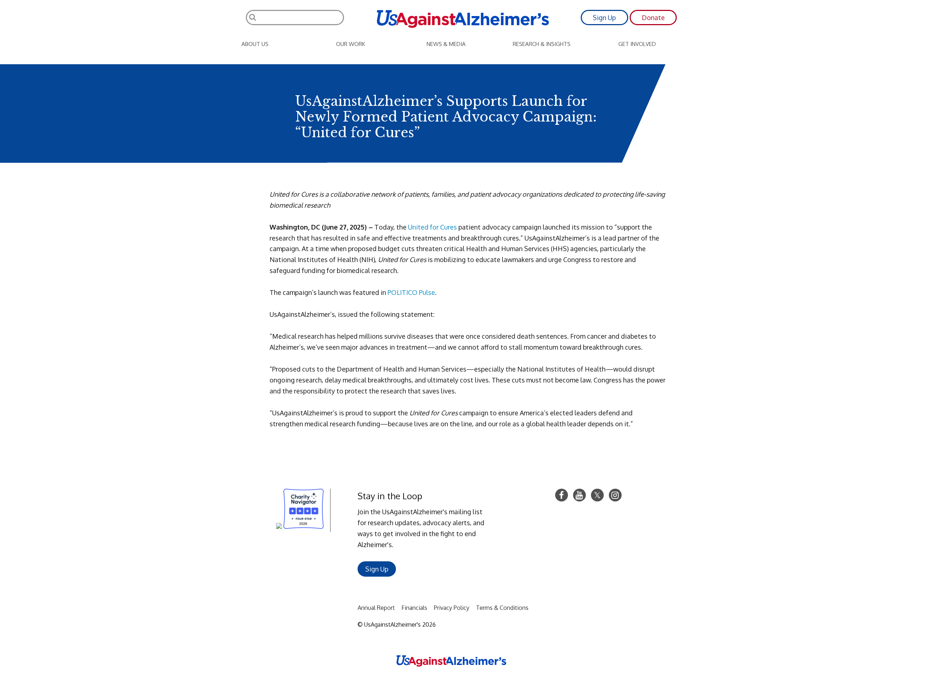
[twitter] (597, 495)
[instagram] (615, 495)
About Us (254, 44)
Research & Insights (541, 44)
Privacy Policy (451, 607)
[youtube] (579, 495)
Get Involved (637, 44)
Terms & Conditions (502, 607)
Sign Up (604, 18)
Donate (653, 18)
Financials (414, 607)
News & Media (446, 44)
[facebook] (561, 495)
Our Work (350, 44)
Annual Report (376, 607)
